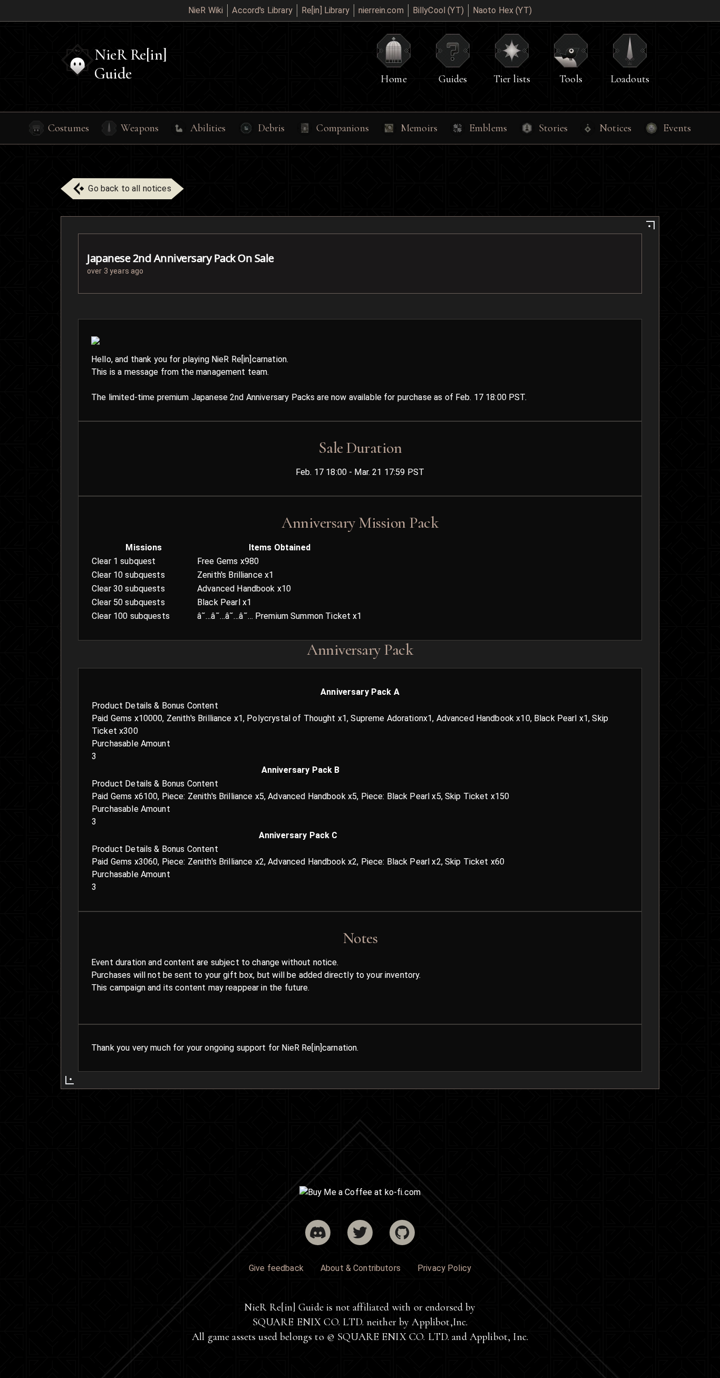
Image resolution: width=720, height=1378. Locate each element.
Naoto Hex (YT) (502, 10)
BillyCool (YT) (438, 10)
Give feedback (276, 1268)
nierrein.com (381, 10)
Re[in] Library (325, 10)
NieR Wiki (205, 10)
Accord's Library (262, 10)
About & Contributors (360, 1268)
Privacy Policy (444, 1268)
